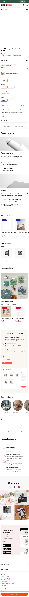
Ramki (2, 245)
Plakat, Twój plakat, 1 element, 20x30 (10, 318)
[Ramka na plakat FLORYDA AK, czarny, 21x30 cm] (7, 253)
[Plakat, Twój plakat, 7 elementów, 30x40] (21, 311)
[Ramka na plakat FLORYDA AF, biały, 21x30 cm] (21, 253)
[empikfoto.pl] (6, 5)
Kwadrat (8, 270)
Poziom (14, 270)
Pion (2, 270)
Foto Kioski (4, 585)
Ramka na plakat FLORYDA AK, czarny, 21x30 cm (13, 260)
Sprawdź (23, 1)
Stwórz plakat (7, 362)
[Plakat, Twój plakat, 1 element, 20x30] (7, 311)
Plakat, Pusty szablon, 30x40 (7, 232)
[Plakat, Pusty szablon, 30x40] (7, 224)
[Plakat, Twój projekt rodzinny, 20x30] (20, 224)
